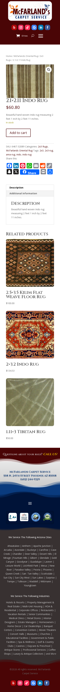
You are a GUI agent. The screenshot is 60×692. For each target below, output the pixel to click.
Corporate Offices (28, 610)
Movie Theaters (47, 630)
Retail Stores (34, 618)
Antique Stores (12, 649)
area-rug (10, 154)
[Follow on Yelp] (14, 27)
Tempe (11, 581)
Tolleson (22, 581)
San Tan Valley (30, 573)
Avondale (19, 549)
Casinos (20, 645)
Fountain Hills (20, 557)
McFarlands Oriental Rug (26, 56)
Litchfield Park (30, 565)
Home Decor (14, 626)
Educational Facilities (17, 637)
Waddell (33, 581)
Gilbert (33, 557)
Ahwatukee (14, 545)
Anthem (26, 545)
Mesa (44, 565)
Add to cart (18, 132)
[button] (49, 70)
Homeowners (46, 622)
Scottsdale (46, 573)
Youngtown (30, 585)
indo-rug (27, 154)
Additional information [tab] (23, 193)
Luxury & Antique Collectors (28, 653)
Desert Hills (46, 553)
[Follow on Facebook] (47, 27)
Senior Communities (39, 614)
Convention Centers (25, 630)
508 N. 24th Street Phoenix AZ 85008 (30, 475)
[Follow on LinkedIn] (41, 27)
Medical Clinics (16, 618)
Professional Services (34, 649)
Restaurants (47, 610)
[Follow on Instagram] (21, 27)
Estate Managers (27, 622)
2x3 (42, 150)
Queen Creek (13, 573)
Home (9, 56)
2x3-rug (49, 150)
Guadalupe (36, 561)
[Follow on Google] (34, 27)
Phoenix (47, 569)
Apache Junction (42, 545)
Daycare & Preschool (38, 645)
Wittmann (45, 581)
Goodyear (22, 561)
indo (18, 154)
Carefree (43, 549)
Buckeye (31, 549)
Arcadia (8, 549)
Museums (32, 633)
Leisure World (13, 565)
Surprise (50, 577)
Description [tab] (16, 187)
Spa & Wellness (26, 641)
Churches (45, 633)
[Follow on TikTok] (27, 27)
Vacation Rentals (17, 614)
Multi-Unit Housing (32, 606)
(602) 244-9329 (30, 479)
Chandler (17, 553)
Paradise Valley (22, 569)
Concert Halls (17, 633)
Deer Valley (31, 553)
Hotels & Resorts (15, 602)
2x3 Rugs (43, 146)
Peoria (36, 569)
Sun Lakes (37, 577)
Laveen (48, 561)
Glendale (44, 557)
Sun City (8, 577)
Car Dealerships (32, 626)
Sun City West (22, 577)
